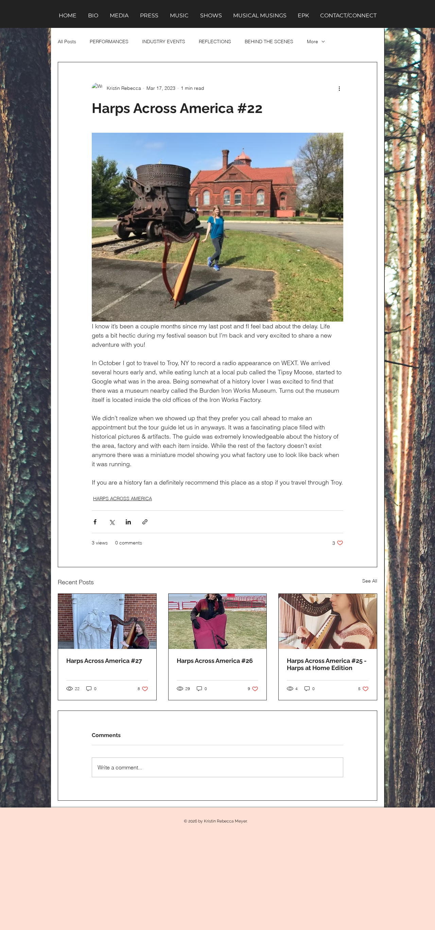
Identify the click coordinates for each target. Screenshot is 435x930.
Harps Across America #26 (215, 660)
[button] (119, 15)
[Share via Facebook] (95, 522)
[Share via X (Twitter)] (111, 522)
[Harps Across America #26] (218, 621)
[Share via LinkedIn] (128, 522)
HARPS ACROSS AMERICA (122, 498)
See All (369, 581)
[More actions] (339, 88)
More (312, 41)
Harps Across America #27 (104, 660)
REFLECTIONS (215, 41)
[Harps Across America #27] (107, 621)
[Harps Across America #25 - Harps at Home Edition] (328, 621)
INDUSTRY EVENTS (163, 41)
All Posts (67, 41)
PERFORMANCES (109, 41)
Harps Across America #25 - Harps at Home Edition (327, 664)
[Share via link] (145, 522)
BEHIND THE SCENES (269, 41)
